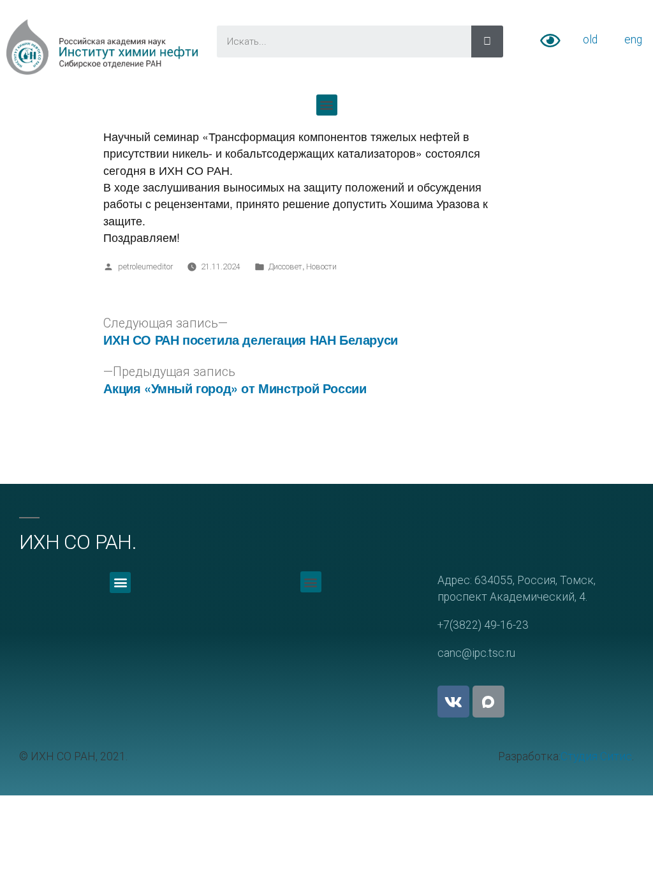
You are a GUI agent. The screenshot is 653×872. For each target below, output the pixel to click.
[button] (326, 105)
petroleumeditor (145, 266)
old (590, 39)
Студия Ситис (596, 756)
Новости (321, 266)
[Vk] (453, 702)
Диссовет (285, 266)
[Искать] (487, 41)
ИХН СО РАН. (77, 542)
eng (633, 39)
